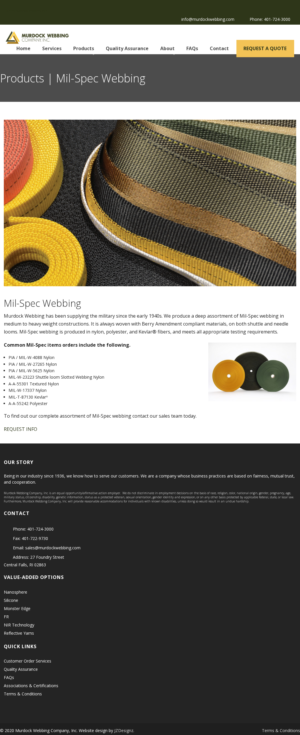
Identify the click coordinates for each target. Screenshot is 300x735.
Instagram (25, 10)
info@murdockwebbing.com (207, 19)
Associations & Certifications (31, 685)
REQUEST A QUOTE (264, 48)
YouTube (34, 10)
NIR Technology (19, 625)
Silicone (11, 600)
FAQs (191, 48)
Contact (219, 48)
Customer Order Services (27, 661)
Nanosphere (15, 592)
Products (83, 48)
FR (6, 616)
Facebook (7, 10)
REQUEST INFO (20, 429)
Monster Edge (17, 608)
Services (51, 48)
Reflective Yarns (19, 633)
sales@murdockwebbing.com (53, 548)
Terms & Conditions (23, 694)
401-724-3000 (277, 19)
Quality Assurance (127, 48)
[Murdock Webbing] (37, 36)
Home (22, 48)
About (167, 48)
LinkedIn (16, 10)
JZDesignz (123, 730)
